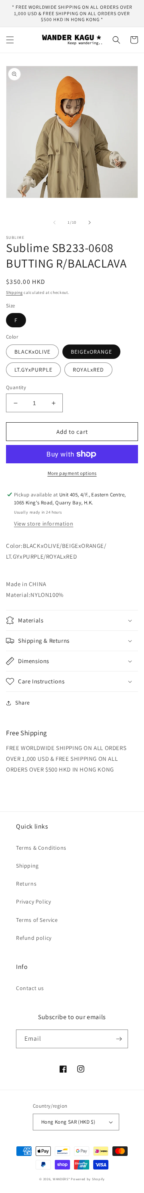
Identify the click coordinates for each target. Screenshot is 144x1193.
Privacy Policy (33, 901)
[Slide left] (54, 222)
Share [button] (22, 702)
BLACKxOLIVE (32, 351)
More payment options (72, 473)
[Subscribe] (119, 1039)
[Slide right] (89, 222)
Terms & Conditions (41, 847)
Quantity (16, 387)
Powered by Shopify (88, 1179)
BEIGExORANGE (91, 351)
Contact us (30, 988)
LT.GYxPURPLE (33, 369)
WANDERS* (61, 1179)
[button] (10, 40)
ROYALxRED (88, 369)
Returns (26, 883)
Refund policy (34, 937)
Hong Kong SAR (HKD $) (68, 1121)
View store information (43, 523)
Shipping (14, 292)
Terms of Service (37, 919)
